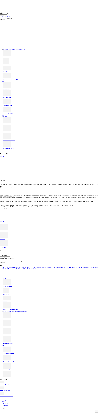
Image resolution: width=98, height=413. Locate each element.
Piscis (97, 267)
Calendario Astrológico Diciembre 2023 (9, 140)
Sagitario (10, 268)
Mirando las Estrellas (22, 49)
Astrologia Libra (47, 267)
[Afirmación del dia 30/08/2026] (7, 87)
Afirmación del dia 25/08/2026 (8, 113)
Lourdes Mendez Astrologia (92, 267)
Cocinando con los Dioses (7, 311)
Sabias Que (25, 311)
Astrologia (34, 267)
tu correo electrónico (9, 18)
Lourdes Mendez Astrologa (85, 267)
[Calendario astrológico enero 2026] (7, 122)
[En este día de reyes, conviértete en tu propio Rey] (7, 78)
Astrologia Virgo (53, 267)
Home (2, 277)
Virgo (66, 268)
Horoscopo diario (69, 267)
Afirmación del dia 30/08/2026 (8, 89)
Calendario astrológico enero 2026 (8, 353)
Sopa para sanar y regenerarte (5, 390)
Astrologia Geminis (44, 267)
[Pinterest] (7, 160)
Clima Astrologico (17, 49)
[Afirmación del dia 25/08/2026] (7, 112)
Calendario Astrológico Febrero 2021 (8, 216)
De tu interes (12, 311)
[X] (4, 160)
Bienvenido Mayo (3, 247)
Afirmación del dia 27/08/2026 (8, 105)
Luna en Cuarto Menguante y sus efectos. (6, 384)
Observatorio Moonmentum (21, 311)
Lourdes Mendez (2, 156)
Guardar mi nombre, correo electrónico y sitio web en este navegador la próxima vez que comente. (12, 261)
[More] (12, 160)
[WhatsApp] (9, 160)
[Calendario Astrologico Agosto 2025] (7, 130)
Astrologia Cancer (41, 267)
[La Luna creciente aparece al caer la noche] (2, 394)
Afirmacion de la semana (7, 49)
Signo (16, 268)
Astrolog (18, 267)
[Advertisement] (49, 33)
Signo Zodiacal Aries (41, 268)
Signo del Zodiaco (20, 268)
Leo (73, 267)
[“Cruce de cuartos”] (6, 63)
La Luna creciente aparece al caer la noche (6, 396)
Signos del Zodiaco (29, 268)
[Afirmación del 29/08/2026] (7, 325)
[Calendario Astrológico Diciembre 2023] (7, 138)
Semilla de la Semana (13, 268)
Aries (16, 267)
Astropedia (3, 345)
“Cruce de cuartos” (6, 294)
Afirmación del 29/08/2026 (7, 97)
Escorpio (63, 267)
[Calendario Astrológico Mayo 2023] (7, 376)
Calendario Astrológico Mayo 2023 (8, 148)
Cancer (59, 267)
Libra (74, 267)
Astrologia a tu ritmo (12, 49)
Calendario (5, 116)
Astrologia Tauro (50, 267)
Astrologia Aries (37, 267)
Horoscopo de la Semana (5, 150)
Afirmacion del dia (13, 267)
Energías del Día (4, 278)
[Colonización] (7, 299)
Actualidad (3, 81)
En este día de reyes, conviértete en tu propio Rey (10, 79)
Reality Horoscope (5, 268)
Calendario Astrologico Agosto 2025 (8, 361)
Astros (57, 267)
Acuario (10, 267)
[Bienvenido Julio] (4, 237)
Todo (3, 49)
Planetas (0, 268)
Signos (24, 268)
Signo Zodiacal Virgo (63, 268)
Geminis (64, 267)
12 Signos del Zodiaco (4, 267)
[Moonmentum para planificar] (7, 55)
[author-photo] (2, 220)
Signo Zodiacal (36, 268)
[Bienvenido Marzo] (4, 229)
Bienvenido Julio (2, 239)
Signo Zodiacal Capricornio (50, 268)
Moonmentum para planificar (7, 56)
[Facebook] (1, 160)
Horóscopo (3, 115)
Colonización (5, 71)
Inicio (0, 150)
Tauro (65, 268)
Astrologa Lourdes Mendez (27, 267)
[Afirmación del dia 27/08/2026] (7, 333)
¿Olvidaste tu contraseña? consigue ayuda (5, 16)
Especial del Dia (16, 311)
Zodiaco (68, 268)
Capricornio (61, 267)
